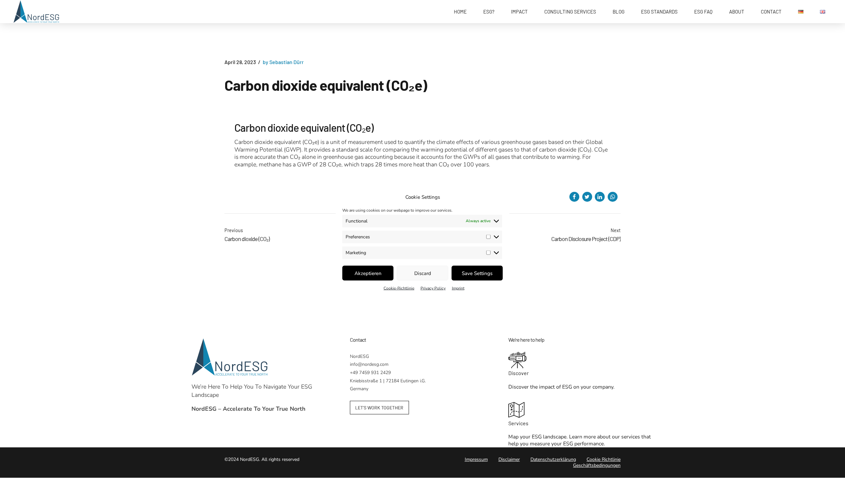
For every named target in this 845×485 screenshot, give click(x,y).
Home (460, 12)
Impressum (476, 459)
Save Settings (477, 273)
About (736, 12)
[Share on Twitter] (587, 197)
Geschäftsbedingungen (597, 465)
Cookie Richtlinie (604, 459)
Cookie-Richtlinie (399, 288)
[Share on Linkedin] (600, 197)
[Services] (581, 411)
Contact (771, 12)
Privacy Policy (433, 288)
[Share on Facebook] (574, 197)
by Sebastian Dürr (283, 62)
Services (518, 423)
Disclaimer (509, 459)
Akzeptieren (368, 273)
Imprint (458, 288)
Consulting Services (570, 12)
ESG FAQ (703, 12)
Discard (422, 273)
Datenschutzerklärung (553, 459)
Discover (518, 373)
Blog (619, 12)
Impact (519, 12)
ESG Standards (659, 12)
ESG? (488, 12)
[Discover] (581, 361)
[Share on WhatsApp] (613, 197)
